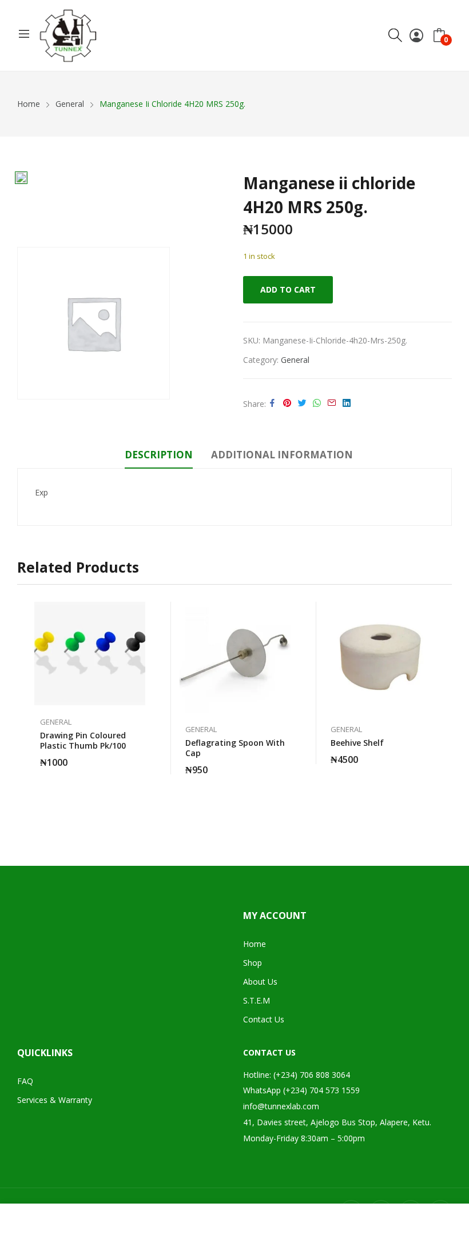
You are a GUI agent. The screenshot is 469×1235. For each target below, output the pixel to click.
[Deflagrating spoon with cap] (235, 657)
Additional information (282, 454)
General (295, 359)
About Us (260, 981)
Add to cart (288, 289)
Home (254, 943)
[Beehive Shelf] (380, 657)
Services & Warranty (54, 1099)
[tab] (159, 456)
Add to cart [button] (139, 755)
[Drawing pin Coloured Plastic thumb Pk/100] (89, 653)
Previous (25, 706)
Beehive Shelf (357, 742)
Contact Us (263, 1019)
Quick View (139, 613)
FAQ (25, 1081)
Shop (252, 962)
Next (443, 706)
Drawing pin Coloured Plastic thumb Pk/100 (83, 740)
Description (159, 454)
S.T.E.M (256, 1000)
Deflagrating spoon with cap (235, 747)
